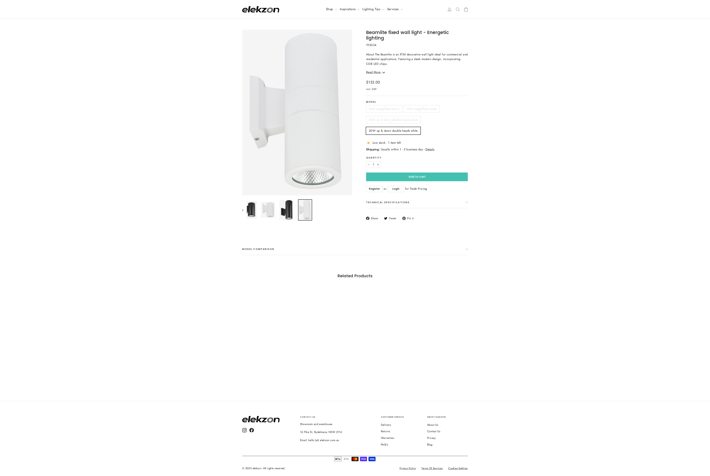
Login (395, 189)
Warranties (387, 438)
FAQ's (384, 445)
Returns (385, 431)
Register (374, 189)
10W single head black (384, 109)
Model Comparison (258, 249)
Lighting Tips (371, 9)
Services (393, 9)
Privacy (431, 438)
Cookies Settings (458, 468)
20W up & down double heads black (393, 120)
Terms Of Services (432, 468)
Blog (429, 445)
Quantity (373, 157)
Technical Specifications (388, 202)
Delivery (386, 425)
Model (371, 101)
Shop (330, 9)
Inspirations (348, 9)
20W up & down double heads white (393, 131)
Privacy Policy (408, 468)
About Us (432, 425)
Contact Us (433, 431)
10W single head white (421, 109)
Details (429, 149)
